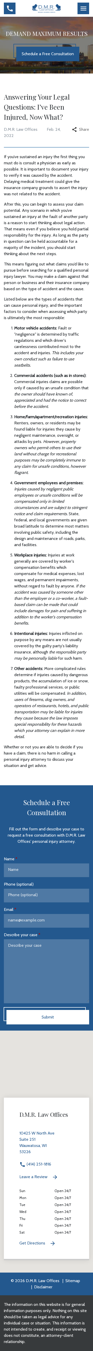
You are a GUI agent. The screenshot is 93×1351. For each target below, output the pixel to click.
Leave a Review (34, 1176)
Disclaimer (43, 1286)
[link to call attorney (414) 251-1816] (10, 8)
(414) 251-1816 (38, 1164)
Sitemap (72, 1280)
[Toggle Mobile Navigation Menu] (83, 8)
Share (84, 129)
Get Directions (32, 1243)
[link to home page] (46, 8)
